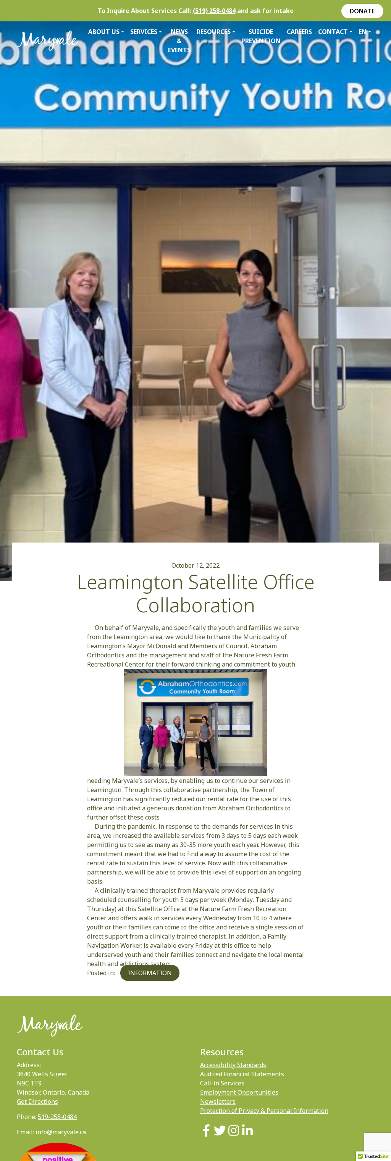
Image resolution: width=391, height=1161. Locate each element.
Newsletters (218, 1101)
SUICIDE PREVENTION (261, 36)
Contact (333, 31)
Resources (214, 31)
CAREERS (299, 31)
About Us (104, 31)
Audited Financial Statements (242, 1074)
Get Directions (37, 1101)
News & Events (179, 40)
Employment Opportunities (239, 1092)
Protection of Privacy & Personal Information (264, 1110)
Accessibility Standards (233, 1065)
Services (143, 31)
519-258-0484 (57, 1117)
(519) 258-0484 (214, 10)
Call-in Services (222, 1083)
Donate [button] (362, 11)
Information (150, 973)
